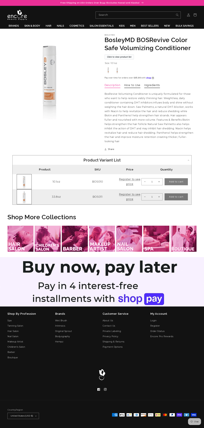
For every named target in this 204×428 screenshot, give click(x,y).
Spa (9, 320)
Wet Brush (61, 320)
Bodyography (62, 336)
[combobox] (138, 15)
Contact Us (109, 325)
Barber (11, 352)
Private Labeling (112, 331)
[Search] (177, 15)
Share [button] (111, 149)
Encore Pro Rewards (161, 336)
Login (153, 320)
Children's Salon (16, 347)
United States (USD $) (22, 416)
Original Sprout (63, 331)
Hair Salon (13, 331)
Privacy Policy (110, 336)
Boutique (12, 357)
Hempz (59, 341)
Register (155, 325)
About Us (108, 320)
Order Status (157, 331)
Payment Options (113, 347)
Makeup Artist (15, 341)
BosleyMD (110, 35)
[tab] (112, 85)
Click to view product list (119, 57)
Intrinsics (60, 325)
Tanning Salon (15, 325)
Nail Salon (13, 336)
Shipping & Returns (113, 341)
